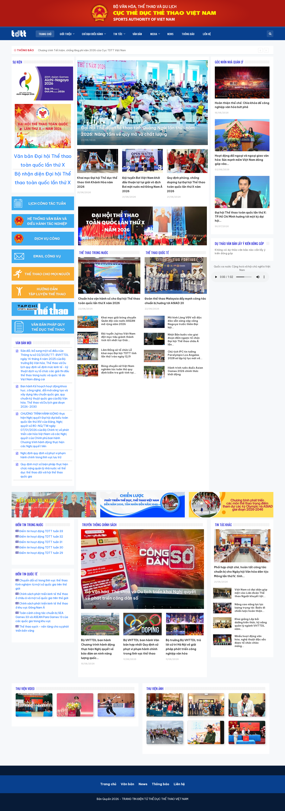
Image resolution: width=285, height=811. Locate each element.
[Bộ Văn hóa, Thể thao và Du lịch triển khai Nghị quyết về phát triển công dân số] (142, 569)
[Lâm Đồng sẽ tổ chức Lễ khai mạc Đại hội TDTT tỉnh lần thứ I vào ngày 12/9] (87, 354)
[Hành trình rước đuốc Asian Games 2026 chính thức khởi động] (154, 372)
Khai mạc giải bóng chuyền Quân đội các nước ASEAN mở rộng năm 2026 (118, 321)
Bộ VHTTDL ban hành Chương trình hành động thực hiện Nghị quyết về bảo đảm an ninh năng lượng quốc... (98, 649)
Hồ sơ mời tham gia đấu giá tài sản (37, 50)
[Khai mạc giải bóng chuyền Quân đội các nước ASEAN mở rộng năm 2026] (87, 322)
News (143, 784)
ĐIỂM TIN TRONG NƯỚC (29, 524)
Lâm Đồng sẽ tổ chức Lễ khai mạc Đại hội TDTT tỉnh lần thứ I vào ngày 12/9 (118, 353)
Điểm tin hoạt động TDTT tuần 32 (41, 536)
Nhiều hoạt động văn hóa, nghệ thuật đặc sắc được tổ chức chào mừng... (250, 641)
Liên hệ (179, 784)
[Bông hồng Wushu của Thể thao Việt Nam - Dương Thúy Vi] (116, 695)
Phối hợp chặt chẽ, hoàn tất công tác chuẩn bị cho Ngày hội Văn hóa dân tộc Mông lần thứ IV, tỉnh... (241, 571)
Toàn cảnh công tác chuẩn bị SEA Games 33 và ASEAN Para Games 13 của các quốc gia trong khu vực (42, 617)
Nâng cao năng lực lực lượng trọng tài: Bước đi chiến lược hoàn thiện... (250, 607)
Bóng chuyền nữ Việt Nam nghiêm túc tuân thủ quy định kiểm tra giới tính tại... (118, 369)
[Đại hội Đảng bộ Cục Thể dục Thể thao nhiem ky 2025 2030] (34, 695)
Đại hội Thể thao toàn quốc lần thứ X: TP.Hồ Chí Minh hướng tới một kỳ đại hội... (241, 216)
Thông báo (160, 784)
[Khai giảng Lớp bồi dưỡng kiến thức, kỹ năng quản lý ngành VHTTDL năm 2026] (222, 622)
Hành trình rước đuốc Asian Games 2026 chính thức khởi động (185, 371)
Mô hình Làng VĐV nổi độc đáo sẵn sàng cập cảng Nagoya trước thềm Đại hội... (185, 322)
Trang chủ (108, 784)
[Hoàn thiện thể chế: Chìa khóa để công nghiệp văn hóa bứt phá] (242, 66)
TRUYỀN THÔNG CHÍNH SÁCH (99, 524)
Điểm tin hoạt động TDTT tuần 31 (40, 542)
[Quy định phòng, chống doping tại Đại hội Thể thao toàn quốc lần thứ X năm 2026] (187, 161)
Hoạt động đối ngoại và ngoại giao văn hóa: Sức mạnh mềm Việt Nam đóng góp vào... (242, 160)
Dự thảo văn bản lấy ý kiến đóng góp (239, 243)
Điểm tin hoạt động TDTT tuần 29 (41, 553)
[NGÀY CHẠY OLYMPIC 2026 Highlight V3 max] (75, 695)
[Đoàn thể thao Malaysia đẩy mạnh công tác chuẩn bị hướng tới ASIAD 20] (176, 275)
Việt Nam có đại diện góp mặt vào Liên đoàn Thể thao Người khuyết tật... (251, 593)
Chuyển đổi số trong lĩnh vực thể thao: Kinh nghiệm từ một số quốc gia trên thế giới (42, 584)
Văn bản (127, 784)
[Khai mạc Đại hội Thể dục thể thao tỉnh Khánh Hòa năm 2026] (97, 161)
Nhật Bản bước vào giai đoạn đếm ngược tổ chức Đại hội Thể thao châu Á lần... (184, 339)
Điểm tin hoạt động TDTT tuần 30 (41, 547)
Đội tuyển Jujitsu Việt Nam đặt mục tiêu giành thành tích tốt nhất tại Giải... (118, 337)
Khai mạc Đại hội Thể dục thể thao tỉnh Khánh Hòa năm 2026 (97, 182)
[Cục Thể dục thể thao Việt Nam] (19, 33)
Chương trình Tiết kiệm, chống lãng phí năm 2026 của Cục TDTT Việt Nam (82, 50)
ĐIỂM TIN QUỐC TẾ (26, 574)
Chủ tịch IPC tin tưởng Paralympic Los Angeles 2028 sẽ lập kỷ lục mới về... (185, 355)
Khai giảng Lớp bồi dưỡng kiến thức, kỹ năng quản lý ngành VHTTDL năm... (251, 623)
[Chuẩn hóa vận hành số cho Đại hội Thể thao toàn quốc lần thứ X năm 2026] (109, 275)
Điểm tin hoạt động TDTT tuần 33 (41, 531)
